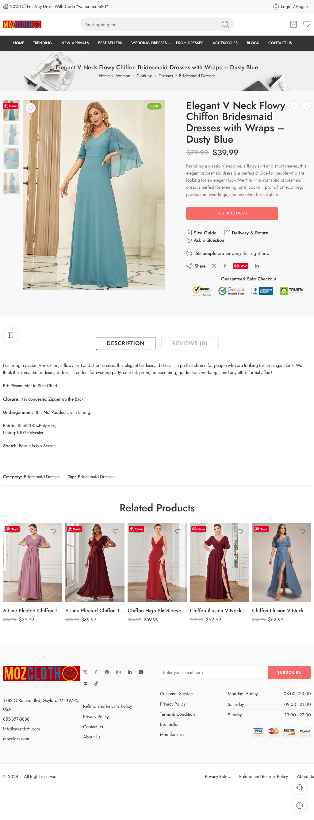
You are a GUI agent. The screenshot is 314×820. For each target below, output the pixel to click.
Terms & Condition (177, 714)
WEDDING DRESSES (149, 43)
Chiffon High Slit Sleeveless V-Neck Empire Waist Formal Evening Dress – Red (157, 610)
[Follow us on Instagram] (118, 672)
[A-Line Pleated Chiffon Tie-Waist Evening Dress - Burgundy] (94, 562)
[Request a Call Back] (299, 787)
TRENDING (42, 43)
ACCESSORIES (225, 43)
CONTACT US (280, 43)
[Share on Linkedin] (257, 266)
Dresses (166, 75)
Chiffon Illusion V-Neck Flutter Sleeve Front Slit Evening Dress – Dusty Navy (281, 610)
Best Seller (169, 724)
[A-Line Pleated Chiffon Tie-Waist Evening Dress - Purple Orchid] (32, 562)
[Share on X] (214, 266)
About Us (91, 736)
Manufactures (172, 734)
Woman (123, 75)
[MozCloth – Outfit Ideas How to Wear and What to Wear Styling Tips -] (22, 24)
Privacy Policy (96, 716)
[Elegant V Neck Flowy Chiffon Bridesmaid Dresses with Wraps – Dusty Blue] (11, 110)
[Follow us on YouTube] (141, 672)
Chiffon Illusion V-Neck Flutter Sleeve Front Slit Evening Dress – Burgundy (219, 610)
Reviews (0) (190, 343)
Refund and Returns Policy (107, 706)
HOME (18, 43)
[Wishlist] (31, 108)
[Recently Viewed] (299, 805)
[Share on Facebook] (225, 266)
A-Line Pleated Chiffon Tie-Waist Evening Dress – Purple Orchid (32, 610)
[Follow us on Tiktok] (96, 683)
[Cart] (293, 24)
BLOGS (253, 43)
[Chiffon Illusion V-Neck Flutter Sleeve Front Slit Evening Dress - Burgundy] (219, 562)
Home (104, 75)
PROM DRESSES (189, 43)
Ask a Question (208, 240)
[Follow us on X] (85, 672)
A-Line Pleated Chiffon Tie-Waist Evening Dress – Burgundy (94, 610)
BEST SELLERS (110, 43)
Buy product (232, 213)
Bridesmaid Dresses (197, 75)
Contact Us (93, 726)
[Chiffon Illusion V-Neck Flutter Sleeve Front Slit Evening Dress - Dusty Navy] (281, 562)
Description (125, 343)
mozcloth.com (16, 738)
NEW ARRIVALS (75, 43)
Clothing (144, 75)
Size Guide (204, 232)
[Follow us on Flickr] (85, 683)
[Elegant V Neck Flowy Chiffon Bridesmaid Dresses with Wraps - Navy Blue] (306, 105)
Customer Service (176, 693)
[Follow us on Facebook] (96, 672)
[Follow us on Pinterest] (107, 672)
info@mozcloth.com (21, 729)
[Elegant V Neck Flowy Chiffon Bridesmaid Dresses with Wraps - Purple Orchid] (294, 105)
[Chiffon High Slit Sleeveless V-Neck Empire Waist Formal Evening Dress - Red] (157, 562)
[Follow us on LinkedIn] (129, 672)
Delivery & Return (249, 232)
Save (13, 106)
